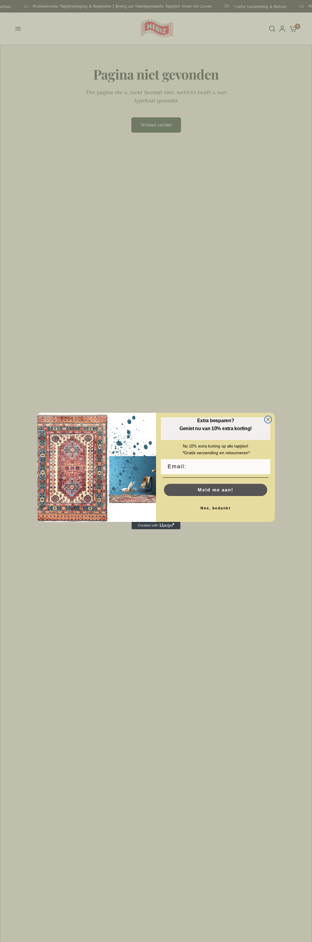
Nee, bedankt (215, 508)
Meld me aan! (215, 489)
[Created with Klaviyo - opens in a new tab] (156, 525)
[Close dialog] (268, 419)
